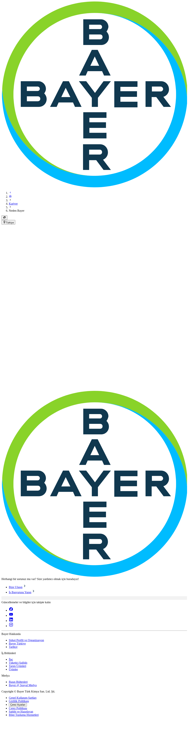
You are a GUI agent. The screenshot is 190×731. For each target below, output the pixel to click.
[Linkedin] (11, 620)
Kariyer (13, 203)
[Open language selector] (4, 217)
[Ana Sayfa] (10, 196)
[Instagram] (11, 625)
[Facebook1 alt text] (11, 610)
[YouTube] (11, 615)
